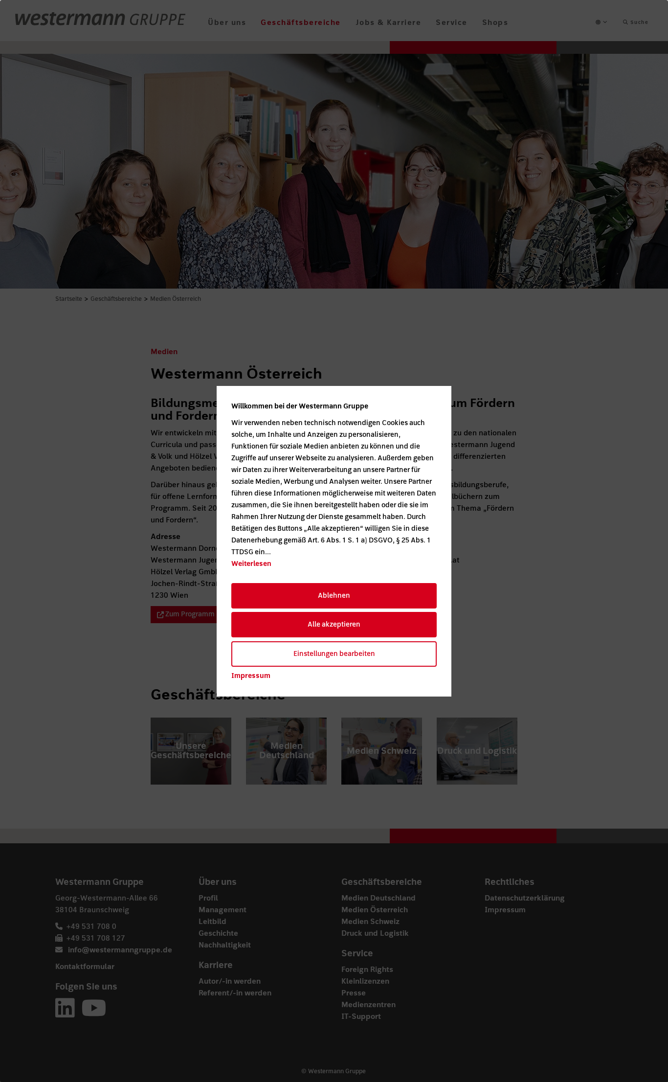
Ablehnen (334, 595)
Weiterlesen (251, 564)
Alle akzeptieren (334, 624)
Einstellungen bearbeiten (334, 654)
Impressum (250, 676)
